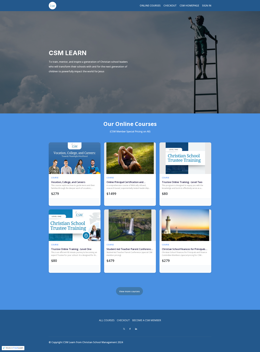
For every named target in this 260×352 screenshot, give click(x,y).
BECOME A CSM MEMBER (146, 320)
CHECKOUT (123, 320)
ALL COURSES (107, 320)
